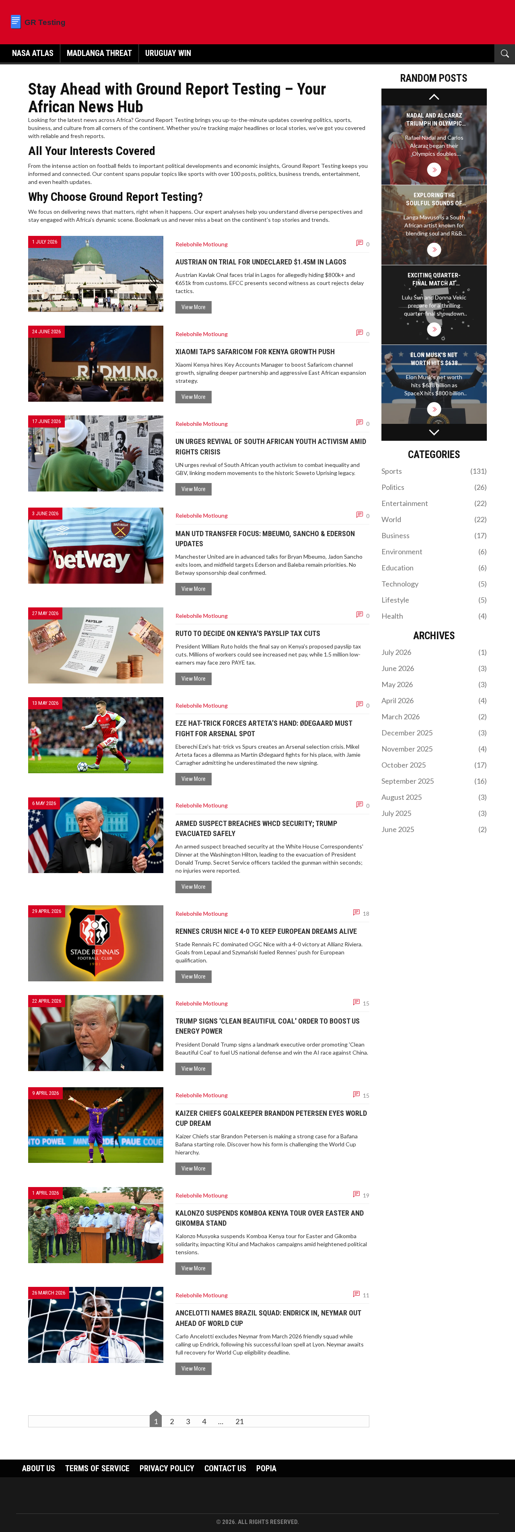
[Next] (434, 432)
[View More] (434, 170)
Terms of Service (97, 1468)
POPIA (266, 1468)
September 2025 (434, 781)
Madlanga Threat (99, 53)
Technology (434, 584)
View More (193, 307)
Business (434, 535)
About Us (38, 1468)
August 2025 (434, 797)
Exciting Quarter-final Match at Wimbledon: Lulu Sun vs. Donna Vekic (434, 279)
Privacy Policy (167, 1468)
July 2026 (434, 652)
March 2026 (434, 716)
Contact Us (225, 1468)
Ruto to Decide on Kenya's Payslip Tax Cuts (247, 633)
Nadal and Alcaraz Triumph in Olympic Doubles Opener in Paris (434, 120)
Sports (434, 471)
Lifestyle (434, 600)
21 (239, 1421)
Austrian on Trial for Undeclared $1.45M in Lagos (260, 262)
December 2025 (434, 733)
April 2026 (434, 700)
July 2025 (434, 813)
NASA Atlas (33, 53)
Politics (434, 487)
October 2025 (434, 765)
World (434, 519)
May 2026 (434, 684)
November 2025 (434, 749)
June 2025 (434, 829)
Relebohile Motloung (201, 244)
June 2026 (434, 668)
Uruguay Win (168, 53)
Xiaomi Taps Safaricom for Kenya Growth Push (255, 351)
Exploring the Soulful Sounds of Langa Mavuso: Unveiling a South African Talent (434, 199)
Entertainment (434, 503)
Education (434, 568)
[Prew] (434, 97)
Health (434, 616)
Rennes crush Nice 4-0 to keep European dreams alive (266, 931)
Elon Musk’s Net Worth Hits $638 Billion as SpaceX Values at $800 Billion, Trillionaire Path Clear (434, 359)
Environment (434, 551)
